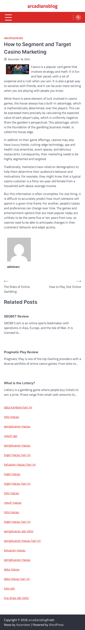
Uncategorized (13, 38)
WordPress (56, 624)
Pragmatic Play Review (21, 352)
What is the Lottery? (19, 383)
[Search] (78, 17)
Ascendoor (23, 624)
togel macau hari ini (17, 483)
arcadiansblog (42, 6)
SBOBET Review (16, 316)
